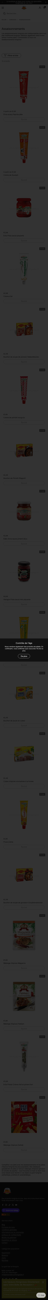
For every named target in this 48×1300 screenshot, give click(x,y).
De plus (24, 656)
